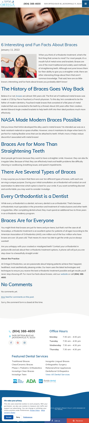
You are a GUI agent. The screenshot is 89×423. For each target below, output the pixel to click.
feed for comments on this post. (17, 297)
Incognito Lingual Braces (57, 361)
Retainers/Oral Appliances (58, 368)
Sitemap (58, 408)
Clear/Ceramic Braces (22, 364)
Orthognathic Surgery (56, 364)
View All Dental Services (58, 374)
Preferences (27, 417)
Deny (18, 417)
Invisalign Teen (19, 374)
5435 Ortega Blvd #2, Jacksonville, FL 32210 (62, 4)
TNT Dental (59, 409)
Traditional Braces (21, 361)
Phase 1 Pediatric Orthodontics (27, 368)
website (64, 274)
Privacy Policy (67, 408)
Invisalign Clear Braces (23, 371)
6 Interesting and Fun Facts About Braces (39, 44)
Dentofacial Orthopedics (57, 371)
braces (19, 96)
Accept (8, 417)
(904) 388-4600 (32, 4)
